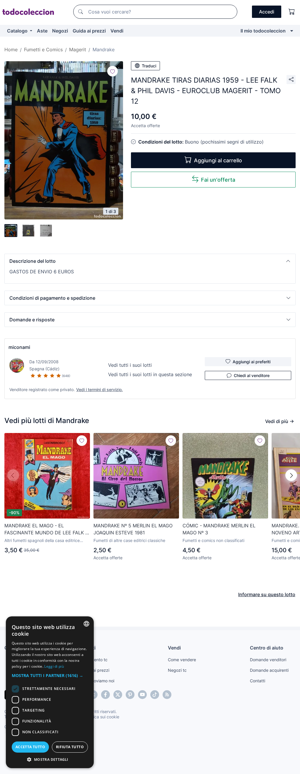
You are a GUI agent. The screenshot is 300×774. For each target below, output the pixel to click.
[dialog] (50, 692)
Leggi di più (54, 666)
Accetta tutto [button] (30, 746)
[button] (150, 261)
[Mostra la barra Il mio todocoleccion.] (291, 31)
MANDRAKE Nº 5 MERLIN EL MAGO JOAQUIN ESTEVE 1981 (133, 529)
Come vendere (182, 659)
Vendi (116, 31)
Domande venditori (268, 659)
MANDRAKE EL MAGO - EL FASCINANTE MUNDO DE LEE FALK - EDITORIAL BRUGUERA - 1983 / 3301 (45, 529)
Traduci (149, 65)
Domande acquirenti (269, 670)
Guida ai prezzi (89, 31)
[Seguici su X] (117, 694)
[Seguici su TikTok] (154, 694)
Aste (42, 31)
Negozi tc (177, 670)
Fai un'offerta (218, 180)
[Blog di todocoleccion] (167, 694)
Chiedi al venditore (252, 375)
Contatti (257, 680)
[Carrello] (291, 12)
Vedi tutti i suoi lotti (130, 365)
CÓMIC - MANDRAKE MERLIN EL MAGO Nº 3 (219, 529)
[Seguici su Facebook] (105, 694)
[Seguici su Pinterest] (130, 694)
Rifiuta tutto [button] (70, 746)
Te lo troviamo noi (97, 680)
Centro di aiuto (266, 648)
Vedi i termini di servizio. (99, 389)
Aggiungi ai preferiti (251, 361)
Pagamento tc (94, 659)
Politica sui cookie (102, 716)
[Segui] (112, 71)
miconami (19, 347)
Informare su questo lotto (266, 594)
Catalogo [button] (18, 31)
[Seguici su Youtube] (142, 694)
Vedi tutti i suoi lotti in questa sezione (150, 374)
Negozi (60, 31)
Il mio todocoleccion (263, 31)
